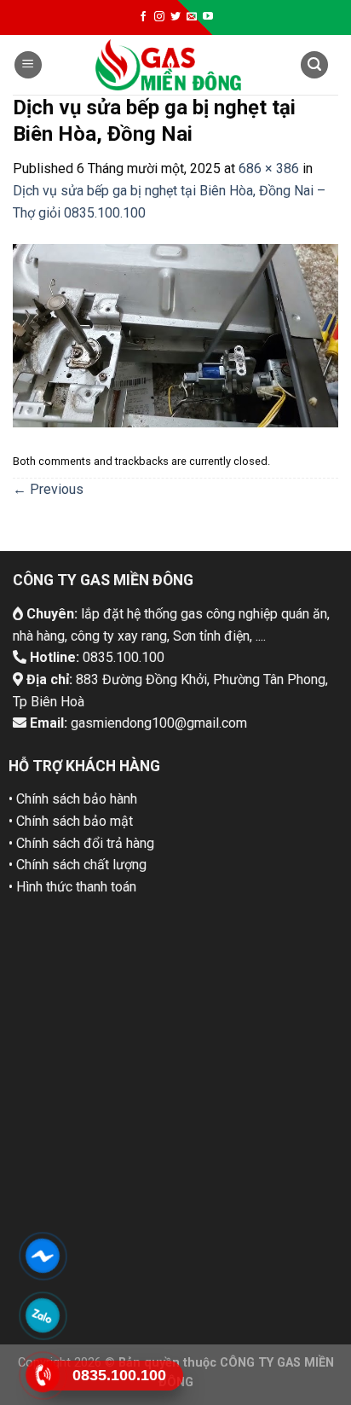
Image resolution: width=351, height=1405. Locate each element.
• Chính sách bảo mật (71, 821)
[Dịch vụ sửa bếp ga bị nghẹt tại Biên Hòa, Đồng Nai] (175, 335)
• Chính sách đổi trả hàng (81, 843)
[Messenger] (42, 1255)
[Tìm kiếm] (314, 65)
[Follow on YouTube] (208, 17)
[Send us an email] (192, 17)
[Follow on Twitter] (175, 17)
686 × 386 (269, 168)
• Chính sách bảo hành (73, 799)
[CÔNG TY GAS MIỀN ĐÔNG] (168, 65)
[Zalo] (42, 1315)
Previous (48, 489)
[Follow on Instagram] (159, 17)
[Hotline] (42, 1374)
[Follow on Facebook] (143, 17)
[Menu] (28, 65)
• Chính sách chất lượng (78, 864)
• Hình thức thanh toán (72, 887)
